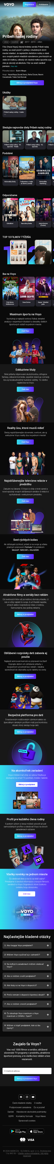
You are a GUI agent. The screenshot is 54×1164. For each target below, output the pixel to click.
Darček (11, 1112)
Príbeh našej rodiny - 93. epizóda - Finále (12, 146)
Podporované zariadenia (20, 1107)
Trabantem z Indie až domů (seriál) (26, 182)
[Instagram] (27, 1096)
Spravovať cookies (27, 1121)
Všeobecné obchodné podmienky (31, 1112)
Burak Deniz (22, 75)
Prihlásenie (43, 4)
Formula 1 (29, 547)
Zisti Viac (25, 331)
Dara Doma (26, 302)
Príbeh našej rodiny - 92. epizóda (34, 146)
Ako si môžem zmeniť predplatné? (21, 1004)
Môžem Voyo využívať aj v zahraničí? (22, 955)
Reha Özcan (33, 75)
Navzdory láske (26, 223)
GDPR (11, 1116)
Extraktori (10, 223)
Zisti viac (25, 389)
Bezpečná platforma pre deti (25, 715)
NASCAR (24, 550)
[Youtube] (33, 1096)
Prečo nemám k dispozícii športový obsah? (25, 995)
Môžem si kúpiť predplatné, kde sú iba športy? (22, 1026)
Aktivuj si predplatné (25, 614)
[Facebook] (20, 1096)
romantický (14, 42)
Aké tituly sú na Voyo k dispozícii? (21, 985)
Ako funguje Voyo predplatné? (19, 945)
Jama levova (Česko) (43, 224)
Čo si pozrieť (39, 1107)
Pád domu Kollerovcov (10, 303)
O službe (38, 1103)
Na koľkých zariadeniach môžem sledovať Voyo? (24, 965)
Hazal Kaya (12, 75)
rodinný (6, 42)
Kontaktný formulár (24, 1116)
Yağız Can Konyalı (19, 77)
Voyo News (40, 1116)
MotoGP (15, 550)
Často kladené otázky (22, 1103)
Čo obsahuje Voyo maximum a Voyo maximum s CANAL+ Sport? (21, 1014)
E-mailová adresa (12, 1071)
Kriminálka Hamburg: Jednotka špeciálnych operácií (43, 185)
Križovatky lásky (10, 182)
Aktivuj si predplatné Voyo (27, 83)
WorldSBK (34, 550)
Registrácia (29, 4)
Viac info (14, 66)
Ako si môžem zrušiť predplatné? (20, 976)
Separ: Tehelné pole (43, 303)
